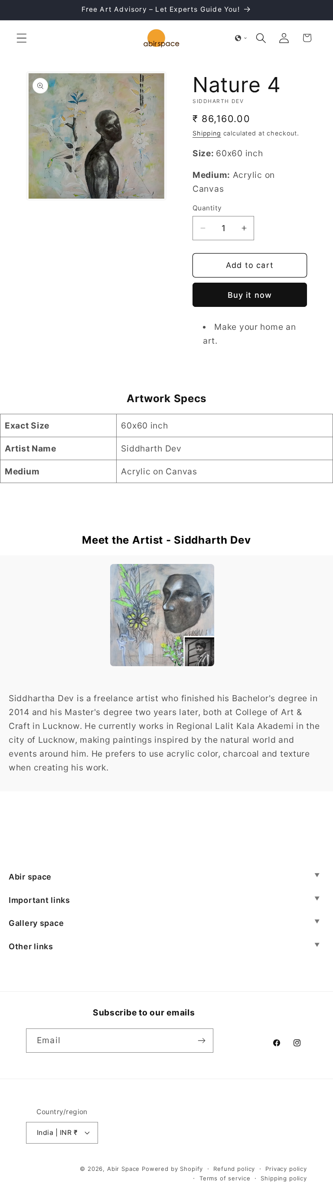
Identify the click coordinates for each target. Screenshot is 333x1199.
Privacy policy (286, 1168)
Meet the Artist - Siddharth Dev (166, 540)
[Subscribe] (201, 1040)
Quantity (207, 208)
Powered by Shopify (172, 1168)
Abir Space (123, 1168)
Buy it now (250, 295)
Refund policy (234, 1168)
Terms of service (224, 1178)
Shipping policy (284, 1178)
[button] (21, 37)
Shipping (207, 133)
